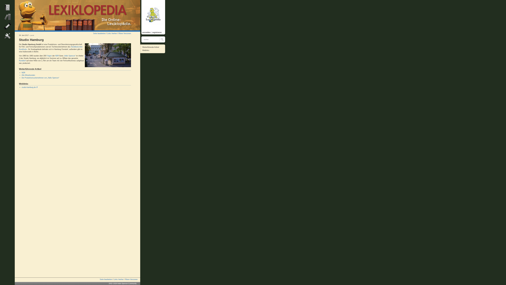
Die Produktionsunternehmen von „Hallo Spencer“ (40, 78)
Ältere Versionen (124, 33)
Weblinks (145, 50)
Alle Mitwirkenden (28, 75)
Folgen (49, 56)
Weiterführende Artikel (150, 47)
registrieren (157, 32)
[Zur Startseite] (77, 15)
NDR (57, 56)
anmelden (146, 32)
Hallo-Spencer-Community (127, 283)
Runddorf (22, 61)
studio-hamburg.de (29, 87)
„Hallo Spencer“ (70, 56)
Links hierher (112, 33)
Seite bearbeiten (99, 33)
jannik (32, 35)
